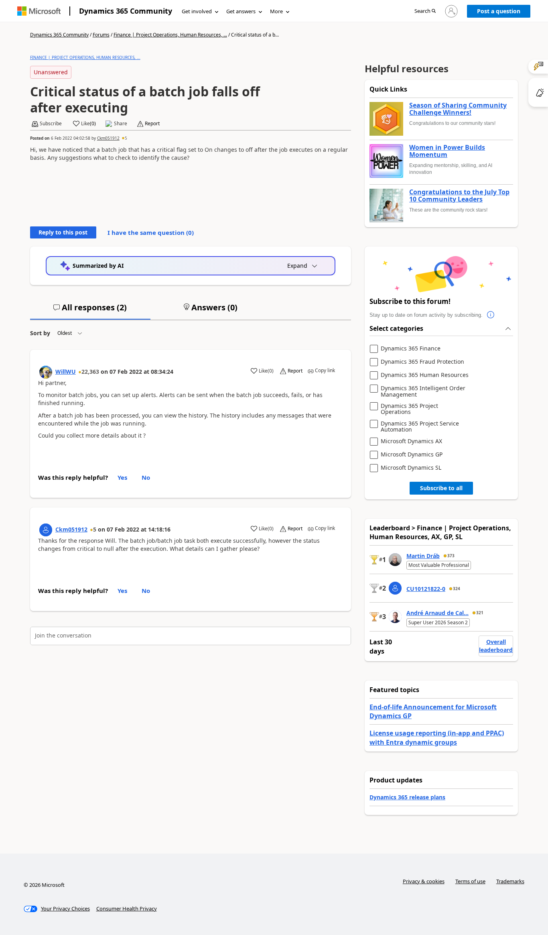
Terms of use (470, 881)
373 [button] (451, 555)
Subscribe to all (441, 488)
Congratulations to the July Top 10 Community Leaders (459, 196)
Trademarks (510, 881)
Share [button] (120, 123)
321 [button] (479, 612)
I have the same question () (151, 232)
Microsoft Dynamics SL (411, 467)
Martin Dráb (423, 556)
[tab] (90, 311)
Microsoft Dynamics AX (411, 441)
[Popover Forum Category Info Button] (490, 315)
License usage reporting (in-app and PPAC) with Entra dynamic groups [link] (436, 737)
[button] (425, 11)
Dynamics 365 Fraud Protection (422, 362)
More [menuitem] (276, 11)
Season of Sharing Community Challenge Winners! (458, 109)
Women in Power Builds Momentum (447, 151)
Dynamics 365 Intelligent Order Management (423, 391)
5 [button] (126, 138)
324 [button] (456, 588)
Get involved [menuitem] (197, 11)
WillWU (65, 371)
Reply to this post (63, 232)
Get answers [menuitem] (241, 11)
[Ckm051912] (45, 530)
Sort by (40, 333)
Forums (101, 34)
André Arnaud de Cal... (437, 613)
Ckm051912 (108, 138)
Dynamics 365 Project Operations (409, 409)
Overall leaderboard (496, 646)
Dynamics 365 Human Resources (425, 375)
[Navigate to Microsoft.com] (39, 11)
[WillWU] (45, 372)
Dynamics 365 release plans (407, 797)
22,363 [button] (90, 371)
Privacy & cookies (423, 881)
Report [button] (152, 123)
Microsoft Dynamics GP (411, 454)
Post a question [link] (498, 11)
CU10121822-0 (425, 589)
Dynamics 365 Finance (410, 348)
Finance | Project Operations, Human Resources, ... (170, 34)
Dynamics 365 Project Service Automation (420, 426)
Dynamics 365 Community (125, 11)
